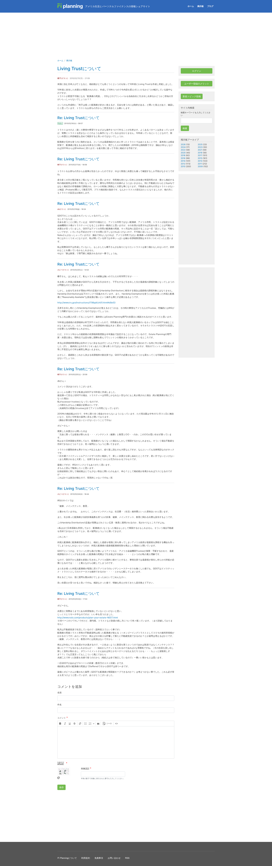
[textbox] (115, 742)
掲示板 (200, 6)
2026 (183, 144)
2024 (183, 147)
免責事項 (98, 857)
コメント (61, 717)
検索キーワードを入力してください (196, 113)
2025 (200, 144)
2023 (200, 147)
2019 (200, 153)
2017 (200, 155)
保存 (61, 787)
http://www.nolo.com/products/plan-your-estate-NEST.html (87, 617)
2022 (183, 150)
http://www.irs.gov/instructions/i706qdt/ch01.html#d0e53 (86, 302)
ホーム (191, 6)
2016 (183, 158)
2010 (183, 166)
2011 (200, 164)
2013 (200, 161)
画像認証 (85, 768)
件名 (59, 704)
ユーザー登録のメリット (196, 83)
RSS (127, 857)
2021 (200, 150)
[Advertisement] (136, 34)
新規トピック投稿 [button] (192, 96)
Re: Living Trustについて (78, 118)
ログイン (196, 70)
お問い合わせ (114, 857)
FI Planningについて (67, 857)
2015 (200, 158)
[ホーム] (70, 6)
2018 (183, 155)
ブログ (210, 6)
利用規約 (85, 857)
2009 (200, 166)
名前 (59, 692)
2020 (183, 153)
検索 (185, 128)
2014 (183, 161)
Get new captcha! (58, 778)
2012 (183, 164)
